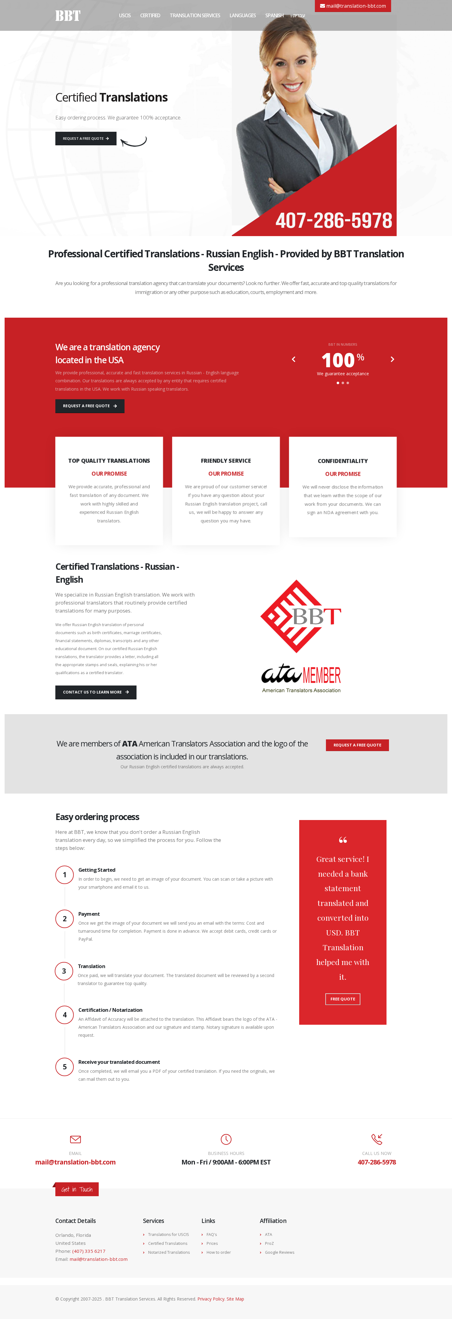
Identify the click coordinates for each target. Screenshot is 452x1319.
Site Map (235, 1299)
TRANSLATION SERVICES (195, 15)
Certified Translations (168, 1243)
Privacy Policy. (212, 1299)
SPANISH (274, 15)
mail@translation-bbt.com (355, 5)
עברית (299, 15)
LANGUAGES (243, 15)
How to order (219, 1252)
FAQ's (212, 1234)
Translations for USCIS (168, 1234)
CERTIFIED (150, 15)
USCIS (125, 15)
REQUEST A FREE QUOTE (86, 405)
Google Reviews (280, 1252)
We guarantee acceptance (343, 373)
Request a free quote (84, 138)
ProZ (269, 1243)
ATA (268, 1234)
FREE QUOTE (343, 999)
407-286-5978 (376, 1162)
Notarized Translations (169, 1252)
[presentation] (293, 360)
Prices (212, 1243)
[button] (337, 383)
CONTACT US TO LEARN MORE (92, 692)
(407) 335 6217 (88, 1251)
